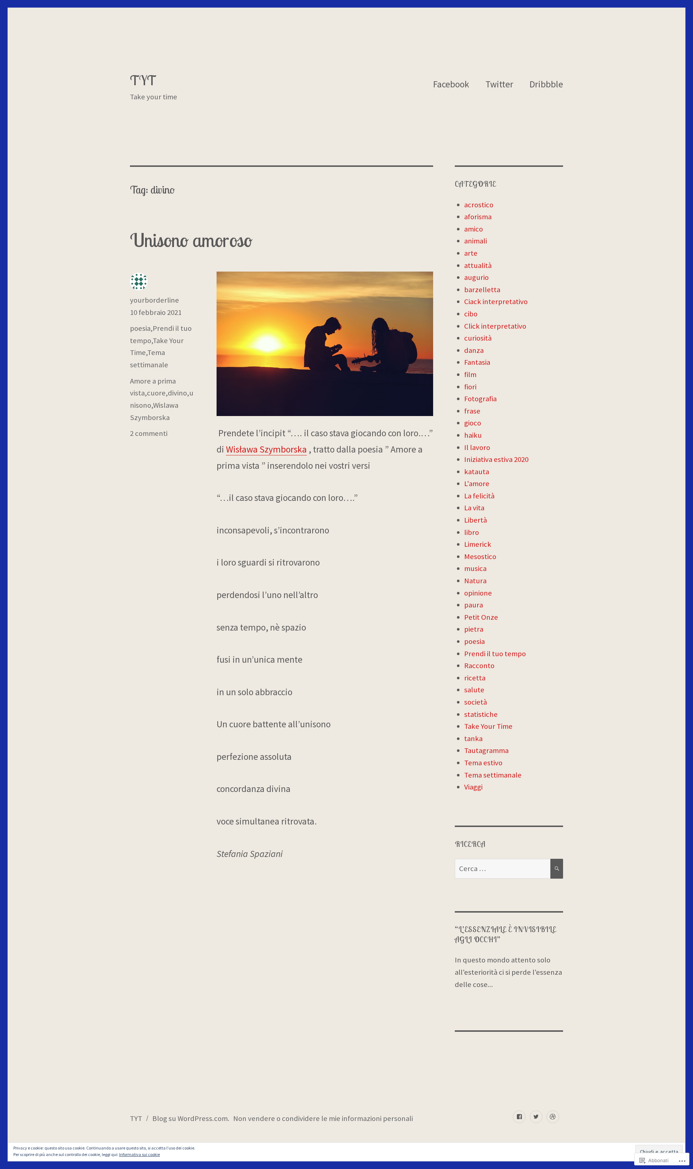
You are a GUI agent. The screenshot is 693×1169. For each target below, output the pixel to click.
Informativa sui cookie (139, 1154)
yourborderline (154, 300)
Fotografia (480, 398)
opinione (478, 593)
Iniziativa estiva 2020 (496, 459)
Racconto (479, 665)
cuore (156, 393)
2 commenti (148, 433)
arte (471, 253)
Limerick (477, 544)
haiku (473, 435)
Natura (475, 580)
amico (473, 229)
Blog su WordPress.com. (191, 1118)
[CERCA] (556, 869)
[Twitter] (536, 1116)
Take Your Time (488, 726)
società (475, 702)
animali (475, 241)
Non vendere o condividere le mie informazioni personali (323, 1118)
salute (474, 689)
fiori (470, 386)
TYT (143, 80)
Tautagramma (486, 750)
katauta (476, 471)
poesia (140, 328)
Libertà (475, 520)
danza (474, 350)
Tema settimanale (493, 775)
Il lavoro (477, 447)
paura (473, 605)
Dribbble (546, 84)
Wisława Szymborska (266, 449)
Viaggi (473, 787)
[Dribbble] (552, 1116)
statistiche (481, 714)
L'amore (476, 483)
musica (475, 568)
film (470, 374)
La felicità (479, 496)
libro (471, 532)
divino (177, 393)
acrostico (478, 204)
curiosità (478, 338)
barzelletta (482, 289)
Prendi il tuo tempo (495, 653)
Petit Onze (481, 617)
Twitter (499, 84)
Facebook (451, 84)
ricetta (474, 678)
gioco (472, 423)
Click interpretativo (495, 326)
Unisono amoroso (191, 240)
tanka (473, 738)
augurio (476, 277)
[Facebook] (519, 1116)
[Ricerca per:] (502, 868)
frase (472, 411)
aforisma (478, 216)
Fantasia (477, 362)
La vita (474, 507)
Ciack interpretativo (496, 301)
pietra (473, 629)
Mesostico (480, 556)
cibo (471, 314)
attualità (478, 265)
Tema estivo (483, 762)
